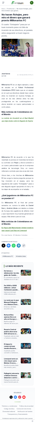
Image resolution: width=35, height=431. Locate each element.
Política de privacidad (26, 406)
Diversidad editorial (9, 411)
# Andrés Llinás (21, 256)
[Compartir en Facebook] (8, 246)
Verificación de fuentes (24, 411)
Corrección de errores (24, 409)
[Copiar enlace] (24, 246)
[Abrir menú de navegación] (3, 2)
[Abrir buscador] (31, 2)
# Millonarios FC (8, 256)
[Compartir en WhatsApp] (14, 246)
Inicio (3, 9)
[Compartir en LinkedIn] (19, 246)
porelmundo (11, 9)
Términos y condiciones (9, 406)
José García (6, 73)
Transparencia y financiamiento (17, 414)
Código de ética (9, 409)
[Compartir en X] (3, 246)
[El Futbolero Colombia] (17, 2)
